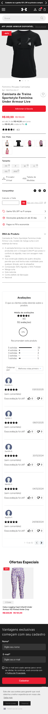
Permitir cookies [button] (10, 703)
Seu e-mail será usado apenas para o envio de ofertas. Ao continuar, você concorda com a (23, 670)
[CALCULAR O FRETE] (23, 203)
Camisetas (25, 87)
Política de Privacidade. (16, 673)
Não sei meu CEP (35, 202)
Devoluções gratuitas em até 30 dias (21, 218)
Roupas (15, 87)
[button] (13, 709)
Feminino (6, 87)
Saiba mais (8, 697)
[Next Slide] (46, 3)
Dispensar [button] (24, 703)
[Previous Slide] (2, 3)
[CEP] (10, 201)
